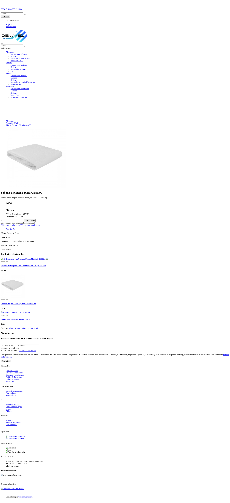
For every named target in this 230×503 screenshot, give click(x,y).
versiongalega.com (25, 497)
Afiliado (9, 411)
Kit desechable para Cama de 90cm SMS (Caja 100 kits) (23, 266)
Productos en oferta (13, 405)
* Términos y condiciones (30, 225)
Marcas (8, 409)
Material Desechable (18, 69)
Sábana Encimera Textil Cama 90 (18, 125)
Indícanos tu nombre (8, 345)
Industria (9, 74)
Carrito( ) (5, 16)
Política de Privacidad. (27, 351)
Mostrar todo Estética (19, 65)
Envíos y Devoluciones (14, 373)
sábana (11, 328)
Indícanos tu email (8, 348)
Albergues (10, 52)
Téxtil (13, 71)
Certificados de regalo (14, 407)
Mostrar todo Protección (20, 89)
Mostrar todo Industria (19, 76)
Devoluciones (11, 393)
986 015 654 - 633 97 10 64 (11, 9)
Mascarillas (15, 95)
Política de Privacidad (14, 377)
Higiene (14, 56)
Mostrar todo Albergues (19, 54)
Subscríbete (6, 361)
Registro (9, 24)
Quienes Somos (12, 371)
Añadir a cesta (30, 220)
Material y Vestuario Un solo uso (23, 82)
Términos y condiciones (15, 375)
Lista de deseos (11, 425)
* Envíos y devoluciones (10, 225)
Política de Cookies (13, 379)
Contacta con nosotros (14, 391)
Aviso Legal (10, 381)
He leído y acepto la (19, 351)
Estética (9, 63)
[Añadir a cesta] (2, 261)
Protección (10, 86)
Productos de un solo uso (20, 58)
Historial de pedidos (13, 423)
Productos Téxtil (17, 61)
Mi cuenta (9, 420)
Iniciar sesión (11, 27)
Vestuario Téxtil (17, 84)
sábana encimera (21, 328)
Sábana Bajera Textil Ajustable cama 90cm (18, 304)
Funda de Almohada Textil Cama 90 (15, 319)
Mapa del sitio (11, 395)
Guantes (14, 78)
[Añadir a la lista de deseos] (4, 261)
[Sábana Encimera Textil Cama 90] (36, 187)
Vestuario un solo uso (19, 97)
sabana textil (33, 328)
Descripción (10, 229)
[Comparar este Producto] (7, 261)
